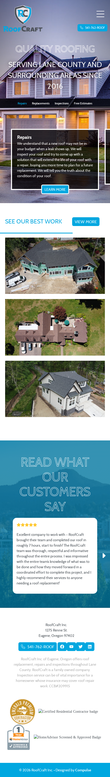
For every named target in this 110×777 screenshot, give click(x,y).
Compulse (83, 770)
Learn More (55, 189)
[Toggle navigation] (100, 14)
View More (86, 221)
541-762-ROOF (94, 28)
